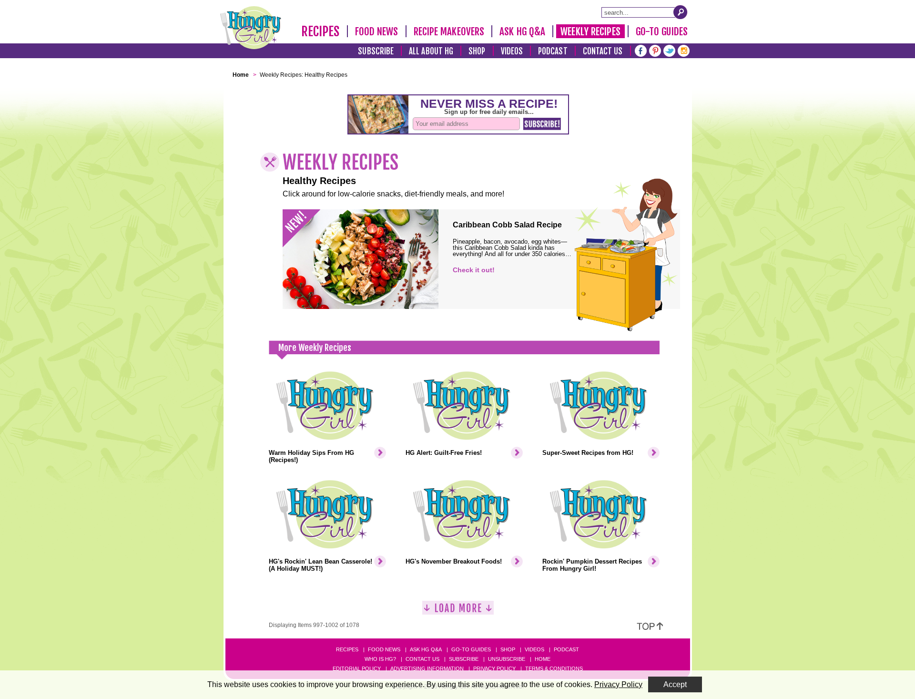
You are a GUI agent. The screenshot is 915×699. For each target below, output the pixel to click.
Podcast (553, 51)
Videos (512, 51)
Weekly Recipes (590, 31)
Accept (675, 684)
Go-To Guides (662, 31)
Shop (476, 51)
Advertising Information (427, 668)
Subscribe (376, 51)
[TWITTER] (669, 49)
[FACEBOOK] (641, 49)
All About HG (431, 51)
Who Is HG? (380, 659)
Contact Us (603, 51)
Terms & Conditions (554, 668)
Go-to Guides (471, 649)
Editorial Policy (357, 668)
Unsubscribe (506, 659)
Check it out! (474, 270)
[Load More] (458, 611)
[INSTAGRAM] (684, 49)
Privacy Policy (494, 668)
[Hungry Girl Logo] (250, 27)
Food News (376, 31)
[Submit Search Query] (680, 12)
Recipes (320, 31)
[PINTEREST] (655, 49)
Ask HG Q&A (522, 31)
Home (542, 659)
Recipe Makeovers (449, 31)
